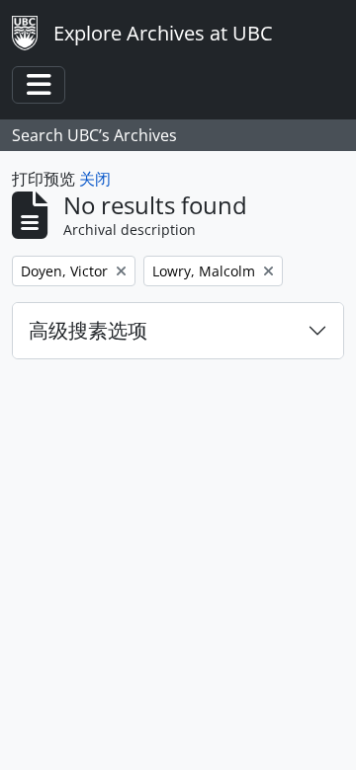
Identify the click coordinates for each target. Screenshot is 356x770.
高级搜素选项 (88, 330)
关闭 (95, 179)
